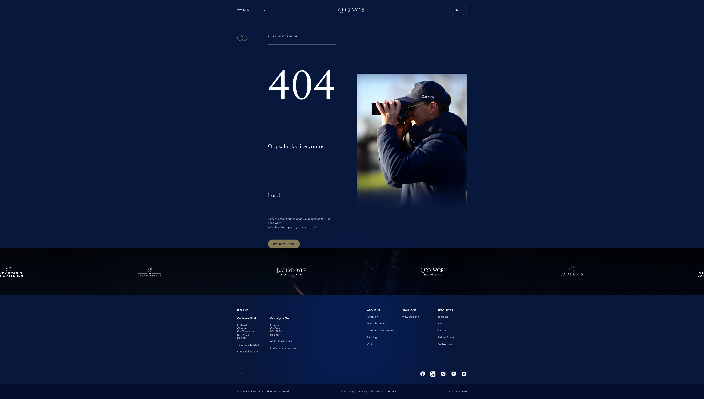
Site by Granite (457, 391)
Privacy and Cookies (371, 391)
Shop (457, 10)
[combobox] (264, 10)
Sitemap (392, 391)
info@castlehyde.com (283, 348)
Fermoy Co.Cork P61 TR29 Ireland (276, 329)
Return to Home (284, 244)
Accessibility (347, 391)
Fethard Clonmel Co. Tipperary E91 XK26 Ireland (245, 331)
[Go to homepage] (352, 10)
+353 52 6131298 (248, 345)
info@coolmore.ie (247, 351)
